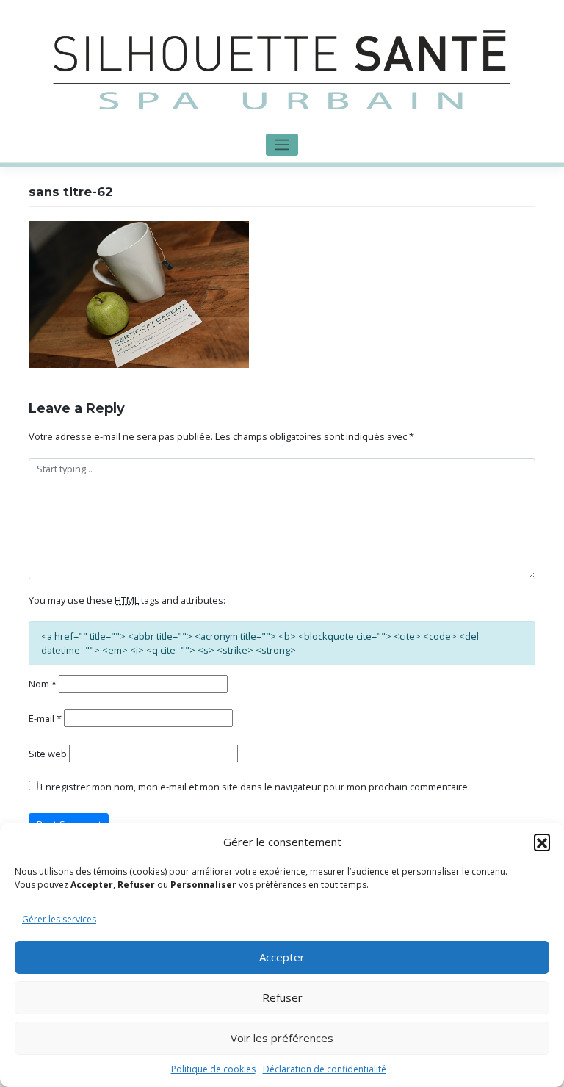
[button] (542, 841)
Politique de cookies (213, 1069)
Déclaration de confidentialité (324, 1069)
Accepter (282, 957)
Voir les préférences (282, 1037)
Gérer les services (59, 919)
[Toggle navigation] (281, 145)
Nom (43, 683)
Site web (48, 753)
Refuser (282, 997)
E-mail (45, 718)
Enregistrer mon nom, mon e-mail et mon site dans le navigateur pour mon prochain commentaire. (255, 786)
